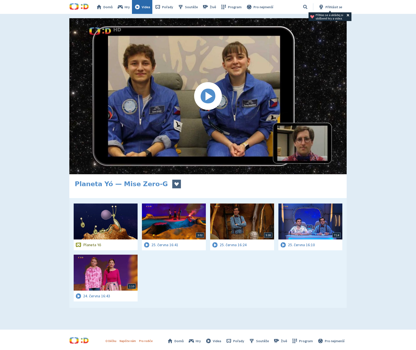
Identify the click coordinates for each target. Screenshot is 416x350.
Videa (146, 7)
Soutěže (191, 7)
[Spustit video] (208, 96)
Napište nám (128, 341)
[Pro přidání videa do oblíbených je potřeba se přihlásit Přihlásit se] (176, 184)
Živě (213, 7)
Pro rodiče (146, 341)
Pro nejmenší (263, 7)
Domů (108, 7)
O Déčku (111, 341)
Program (235, 7)
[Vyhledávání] (305, 7)
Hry (127, 7)
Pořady (167, 7)
